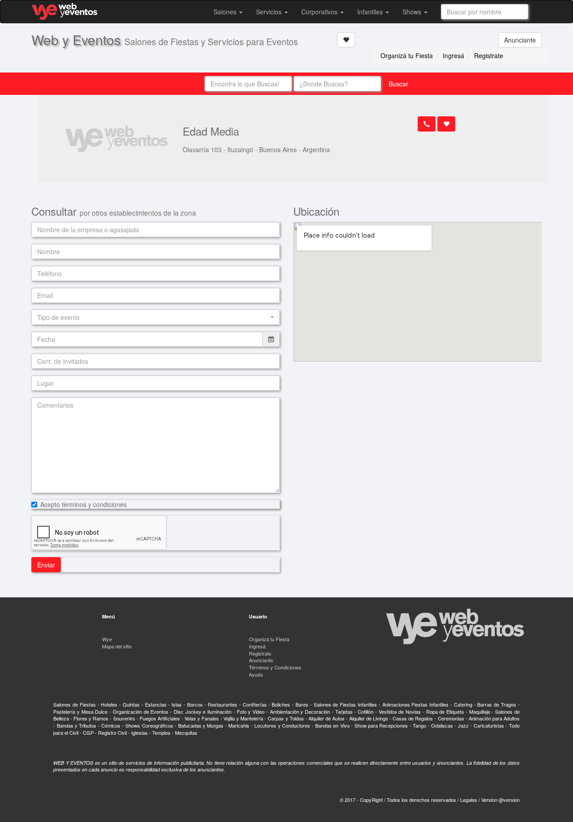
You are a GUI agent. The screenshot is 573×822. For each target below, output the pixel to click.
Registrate (488, 55)
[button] (155, 317)
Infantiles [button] (371, 11)
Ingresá (453, 55)
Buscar (398, 83)
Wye (107, 639)
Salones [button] (226, 11)
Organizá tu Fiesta (407, 55)
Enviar (46, 564)
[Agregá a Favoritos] (346, 39)
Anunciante (520, 39)
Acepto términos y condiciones (83, 504)
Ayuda (256, 674)
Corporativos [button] (320, 11)
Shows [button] (412, 11)
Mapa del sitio (117, 646)
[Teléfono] (427, 124)
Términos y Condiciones (275, 667)
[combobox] (484, 11)
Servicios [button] (269, 11)
